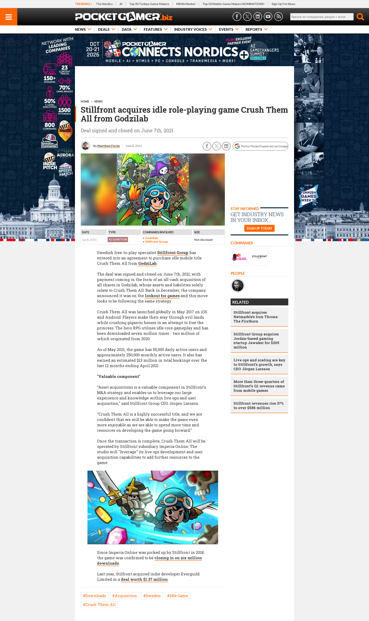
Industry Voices (190, 29)
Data (126, 29)
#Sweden (152, 595)
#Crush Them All (99, 604)
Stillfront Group (156, 241)
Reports (254, 29)
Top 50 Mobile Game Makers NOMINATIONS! (234, 4)
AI (121, 4)
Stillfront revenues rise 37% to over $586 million (259, 405)
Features (153, 29)
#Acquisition (124, 595)
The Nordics (104, 4)
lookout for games (162, 295)
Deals (104, 29)
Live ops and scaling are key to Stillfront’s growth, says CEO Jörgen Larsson (259, 364)
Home (85, 101)
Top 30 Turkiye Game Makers (149, 4)
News (80, 29)
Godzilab (151, 238)
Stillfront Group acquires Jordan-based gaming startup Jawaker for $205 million (256, 340)
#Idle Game (177, 595)
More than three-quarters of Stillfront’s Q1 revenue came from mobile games (259, 386)
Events (226, 29)
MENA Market (186, 4)
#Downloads (94, 595)
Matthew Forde (108, 146)
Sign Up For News (283, 4)
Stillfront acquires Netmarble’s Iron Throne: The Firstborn (256, 316)
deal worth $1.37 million (144, 579)
